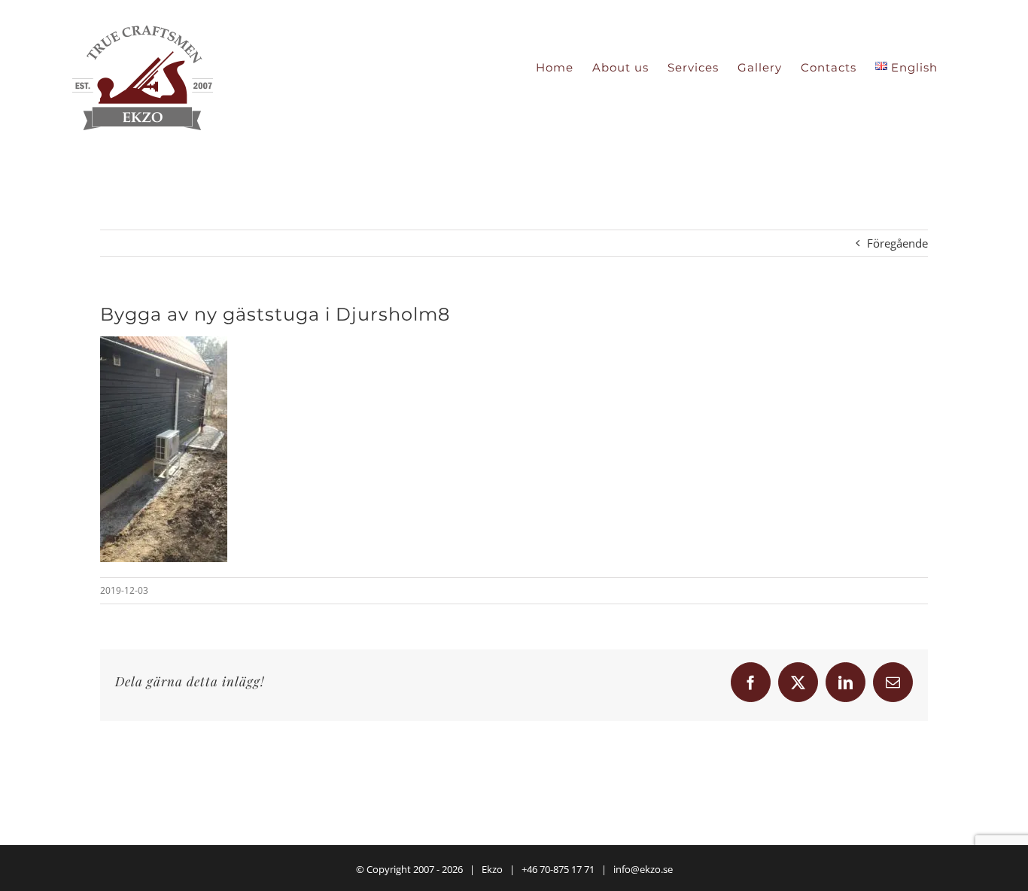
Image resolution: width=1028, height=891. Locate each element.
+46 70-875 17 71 (558, 869)
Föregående (897, 243)
